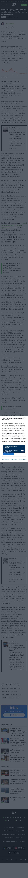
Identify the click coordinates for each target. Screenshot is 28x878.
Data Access (14, 459)
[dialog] (14, 439)
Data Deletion (5, 459)
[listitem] (13, 447)
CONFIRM (8, 453)
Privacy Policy (22, 459)
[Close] (24, 418)
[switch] (22, 450)
